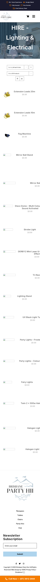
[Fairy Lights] (7, 385)
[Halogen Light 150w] (9, 453)
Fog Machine (24, 134)
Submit (20, 554)
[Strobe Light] (8, 234)
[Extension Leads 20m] (7, 94)
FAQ (20, 528)
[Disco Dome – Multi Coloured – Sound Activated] (8, 209)
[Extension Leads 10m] (7, 115)
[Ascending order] (31, 67)
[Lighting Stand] (7, 298)
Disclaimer (18, 572)
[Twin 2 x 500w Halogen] (8, 409)
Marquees (20, 511)
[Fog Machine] (7, 135)
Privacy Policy (30, 570)
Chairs (20, 519)
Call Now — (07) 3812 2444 (22, 579)
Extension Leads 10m (24, 112)
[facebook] (16, 563)
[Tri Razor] (9, 279)
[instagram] (23, 563)
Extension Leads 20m (24, 91)
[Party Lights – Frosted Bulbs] (8, 344)
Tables (20, 515)
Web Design (15, 570)
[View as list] (22, 79)
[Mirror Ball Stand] (7, 162)
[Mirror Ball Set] (9, 188)
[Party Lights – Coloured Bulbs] (8, 365)
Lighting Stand (24, 296)
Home (9, 55)
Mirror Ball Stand (24, 155)
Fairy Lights (27, 382)
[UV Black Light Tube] (8, 322)
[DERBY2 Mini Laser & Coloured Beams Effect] (9, 256)
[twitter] (20, 563)
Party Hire (20, 524)
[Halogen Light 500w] (9, 431)
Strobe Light (30, 229)
